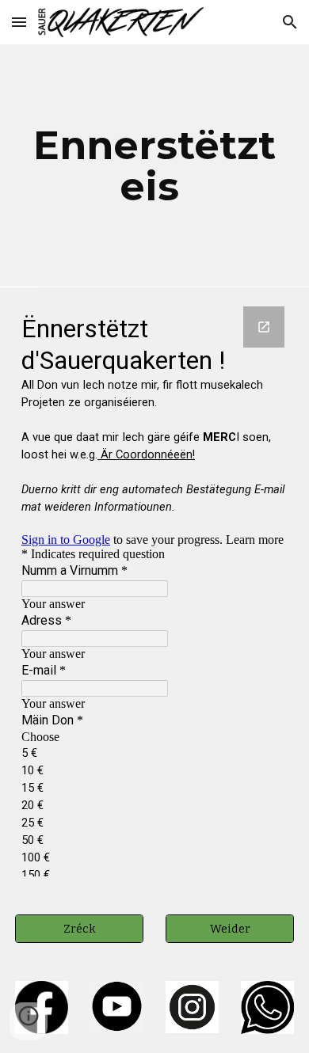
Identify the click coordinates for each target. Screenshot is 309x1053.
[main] (154, 166)
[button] (19, 22)
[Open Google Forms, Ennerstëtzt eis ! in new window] (263, 327)
